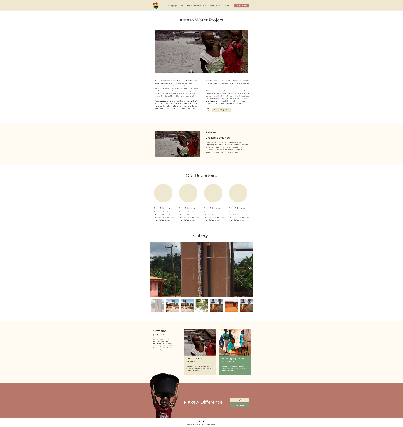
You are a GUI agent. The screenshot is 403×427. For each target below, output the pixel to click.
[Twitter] (203, 421)
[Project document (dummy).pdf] (208, 110)
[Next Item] (249, 269)
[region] (200, 351)
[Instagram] (199, 421)
